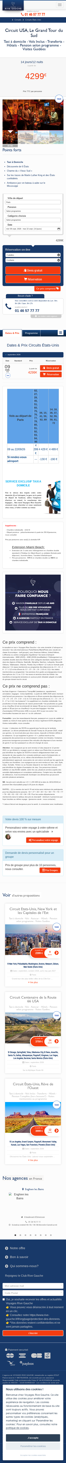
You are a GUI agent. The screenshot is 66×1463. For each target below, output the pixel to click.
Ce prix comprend (46, 288)
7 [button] (45, 1235)
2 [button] (20, 1235)
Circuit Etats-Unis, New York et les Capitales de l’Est (33, 911)
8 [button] (50, 1235)
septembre (14, 355)
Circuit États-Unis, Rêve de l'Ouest (33, 1086)
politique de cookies (17, 1427)
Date (10, 225)
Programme (31, 333)
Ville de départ (15, 198)
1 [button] (15, 1235)
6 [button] (40, 1235)
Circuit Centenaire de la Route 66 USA (33, 999)
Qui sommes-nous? (22, 1266)
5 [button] (35, 1235)
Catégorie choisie (17, 216)
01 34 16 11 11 (34, 1221)
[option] (33, 1207)
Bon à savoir (16, 1257)
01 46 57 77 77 (34, 14)
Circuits (18, 20)
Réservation (34, 279)
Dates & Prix (12, 333)
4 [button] (30, 1235)
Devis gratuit (34, 270)
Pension (12, 207)
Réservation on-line (17, 249)
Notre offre (15, 1248)
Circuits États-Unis (33, 20)
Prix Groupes (51, 870)
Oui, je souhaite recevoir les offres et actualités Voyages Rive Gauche (34, 1313)
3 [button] (25, 1235)
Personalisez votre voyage (44, 840)
